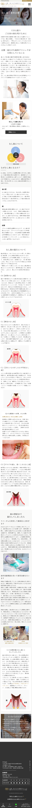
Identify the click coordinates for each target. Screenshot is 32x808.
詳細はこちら (12, 132)
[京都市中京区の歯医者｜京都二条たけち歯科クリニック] (12, 4)
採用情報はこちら (26, 0)
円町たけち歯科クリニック (15, 796)
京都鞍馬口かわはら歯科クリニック (16, 799)
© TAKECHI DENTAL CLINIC (16, 793)
